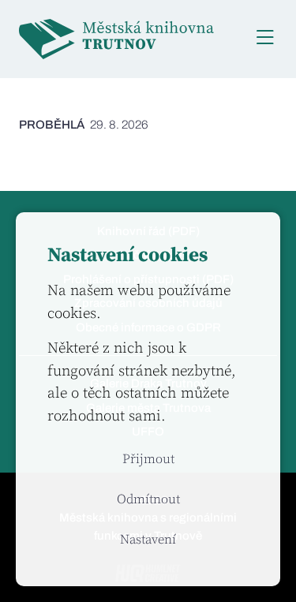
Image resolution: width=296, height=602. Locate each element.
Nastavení (148, 540)
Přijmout (148, 459)
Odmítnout (148, 500)
